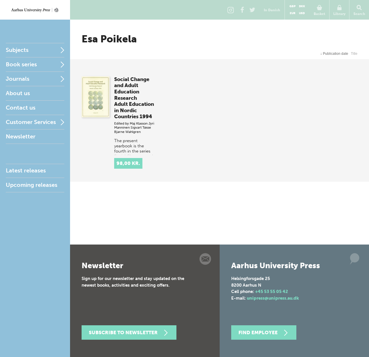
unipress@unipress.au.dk (273, 298)
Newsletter (20, 136)
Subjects (17, 49)
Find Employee (258, 332)
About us (18, 93)
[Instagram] (230, 10)
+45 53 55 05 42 (271, 291)
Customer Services (31, 122)
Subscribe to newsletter (123, 332)
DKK (302, 6)
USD (302, 13)
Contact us (20, 107)
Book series (21, 64)
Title (354, 54)
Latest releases (26, 170)
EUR (292, 13)
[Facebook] (242, 10)
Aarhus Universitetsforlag (35, 10)
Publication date (334, 54)
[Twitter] (252, 10)
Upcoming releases (31, 184)
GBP (292, 6)
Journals (17, 78)
